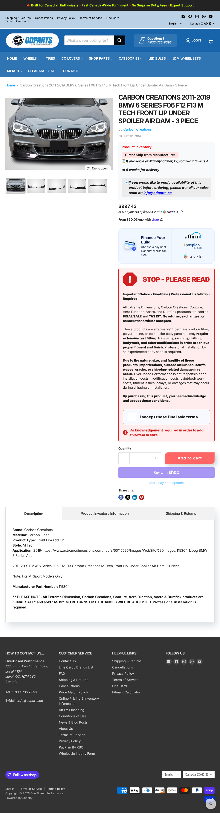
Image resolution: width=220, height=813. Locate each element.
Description (33, 513)
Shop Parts (100, 58)
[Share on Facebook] (121, 497)
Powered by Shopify (18, 797)
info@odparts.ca (158, 193)
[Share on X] (127, 497)
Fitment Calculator (17, 21)
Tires (50, 58)
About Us (66, 729)
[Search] (119, 40)
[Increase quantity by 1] (155, 458)
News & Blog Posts (73, 722)
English (173, 23)
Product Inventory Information (105, 513)
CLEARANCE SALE (42, 71)
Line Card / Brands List (76, 667)
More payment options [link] (166, 483)
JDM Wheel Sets (186, 58)
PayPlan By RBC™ (73, 747)
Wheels (30, 58)
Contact (71, 71)
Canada (200, 23)
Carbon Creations (137, 129)
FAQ (62, 673)
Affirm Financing (71, 710)
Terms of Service (90, 18)
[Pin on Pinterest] (141, 497)
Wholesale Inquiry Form (77, 753)
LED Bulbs (157, 58)
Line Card (112, 18)
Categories (129, 58)
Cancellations (44, 18)
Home (12, 58)
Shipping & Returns (18, 18)
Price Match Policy (73, 692)
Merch (13, 71)
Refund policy (56, 788)
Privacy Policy (66, 18)
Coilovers (71, 58)
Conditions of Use (72, 716)
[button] (194, 40)
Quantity (124, 448)
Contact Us (67, 661)
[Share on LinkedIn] (134, 497)
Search (10, 788)
